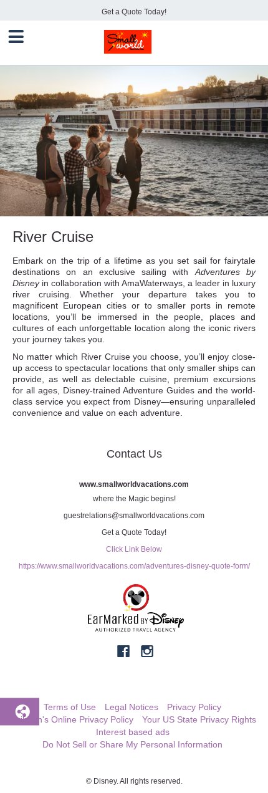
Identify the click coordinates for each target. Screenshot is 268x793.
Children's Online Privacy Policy (71, 719)
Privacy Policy (194, 707)
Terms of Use (70, 707)
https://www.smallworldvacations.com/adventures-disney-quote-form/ (134, 566)
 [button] (16, 36)
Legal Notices (131, 707)
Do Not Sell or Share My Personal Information (132, 744)
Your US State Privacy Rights (199, 719)
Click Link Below (134, 549)
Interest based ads (133, 732)
